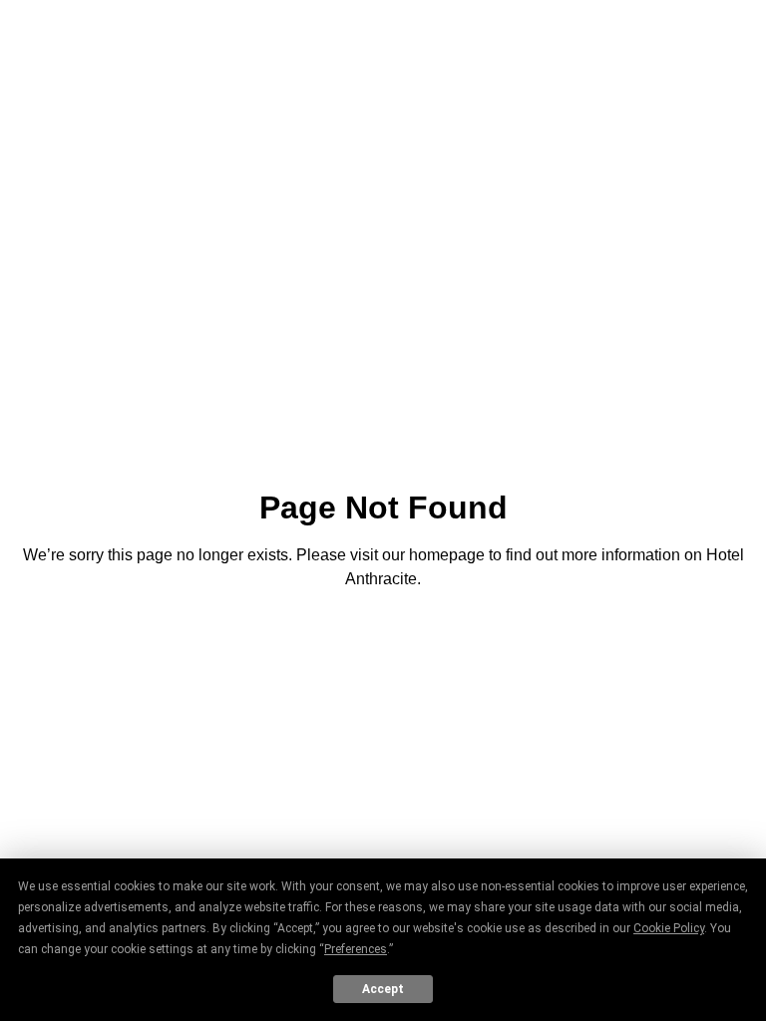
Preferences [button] (355, 949)
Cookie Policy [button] (668, 928)
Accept (383, 989)
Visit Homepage (383, 634)
